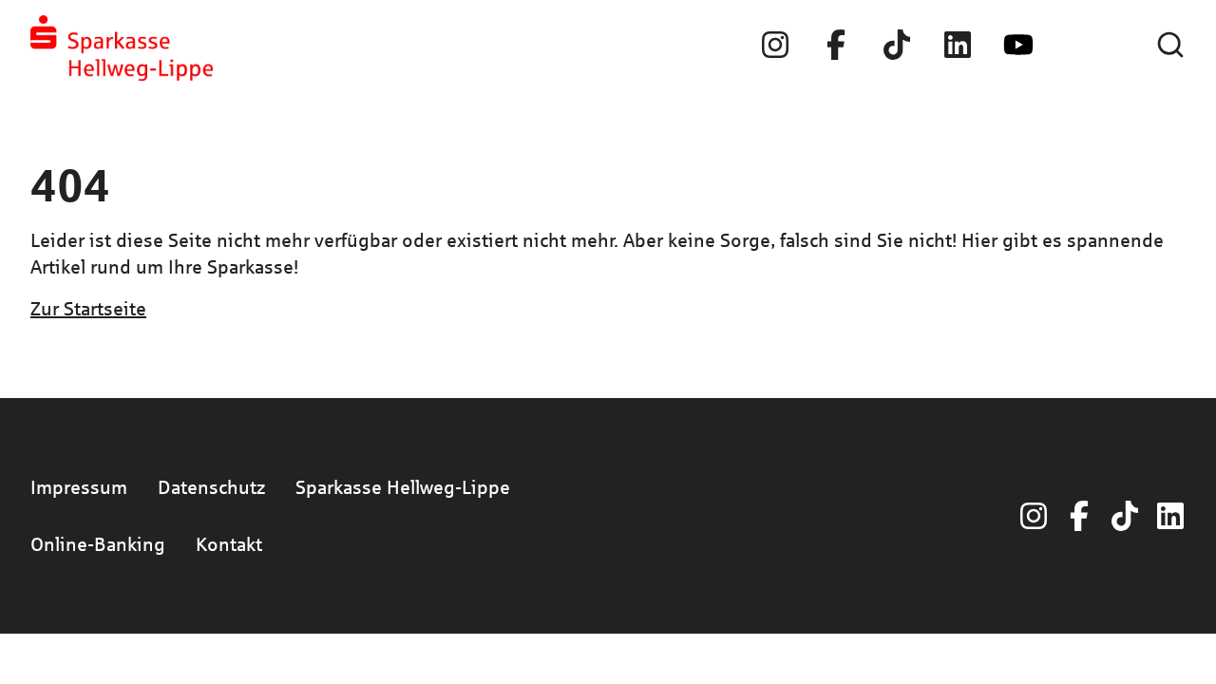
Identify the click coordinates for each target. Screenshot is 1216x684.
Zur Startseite (88, 308)
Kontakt (229, 544)
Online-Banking (97, 544)
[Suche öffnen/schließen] (1170, 44)
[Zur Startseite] (121, 48)
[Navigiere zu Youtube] (1018, 44)
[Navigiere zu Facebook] (836, 44)
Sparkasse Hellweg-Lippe (402, 487)
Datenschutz (211, 487)
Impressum (78, 487)
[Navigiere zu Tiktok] (897, 44)
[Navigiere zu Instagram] (775, 44)
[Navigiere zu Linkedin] (957, 44)
